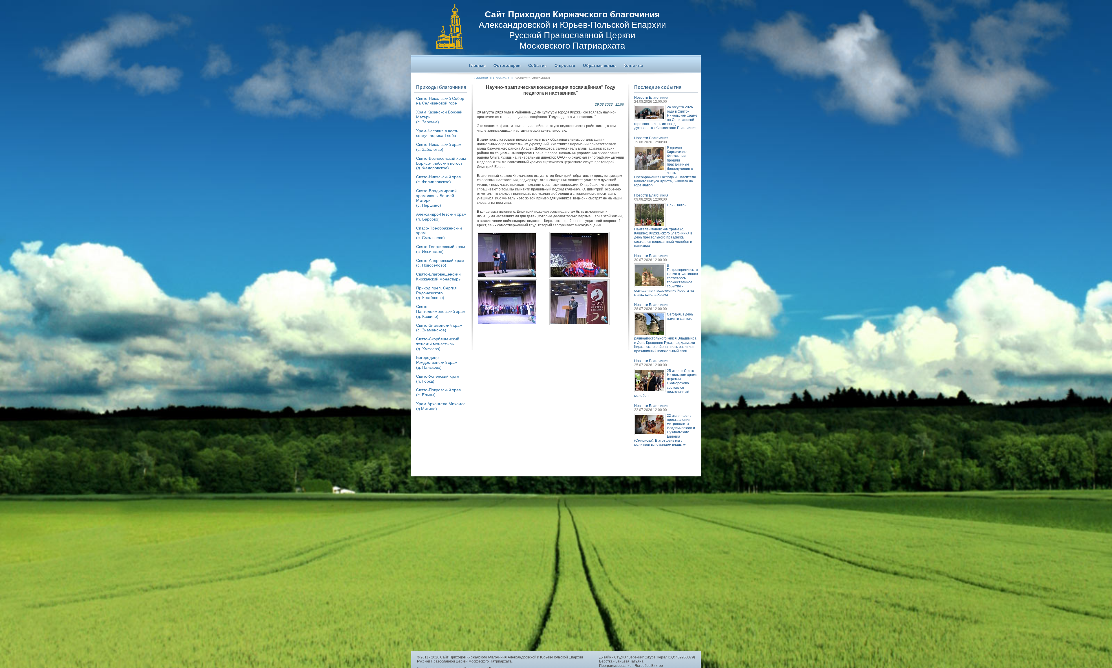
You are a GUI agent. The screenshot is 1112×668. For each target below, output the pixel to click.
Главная (481, 78)
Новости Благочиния (532, 78)
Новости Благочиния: (651, 98)
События (501, 78)
